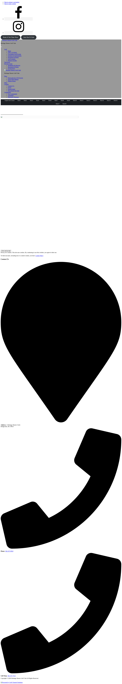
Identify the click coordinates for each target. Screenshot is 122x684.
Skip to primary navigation (11, 2)
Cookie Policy (39, 255)
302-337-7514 (12, 676)
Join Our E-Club (28, 37)
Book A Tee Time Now (10, 37)
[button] (5, 49)
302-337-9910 (9, 551)
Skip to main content (10, 4)
